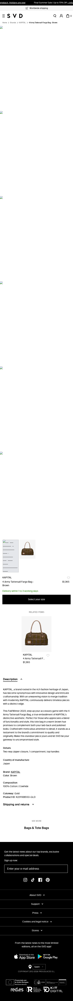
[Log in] (61, 15)
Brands (13, 23)
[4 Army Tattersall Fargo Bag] (36, 634)
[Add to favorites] (68, 578)
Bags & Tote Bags (36, 828)
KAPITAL (22, 23)
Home (4, 23)
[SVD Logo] (15, 16)
